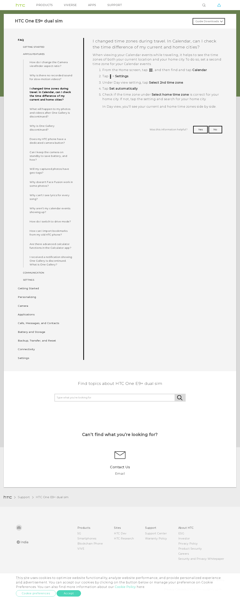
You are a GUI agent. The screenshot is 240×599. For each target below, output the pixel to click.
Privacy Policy (188, 543)
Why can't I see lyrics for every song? (49, 197)
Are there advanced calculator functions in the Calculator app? (50, 245)
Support (24, 497)
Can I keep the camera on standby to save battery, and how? (48, 156)
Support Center (156, 533)
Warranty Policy (156, 538)
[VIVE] (219, 5)
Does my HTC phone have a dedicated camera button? (48, 140)
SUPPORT (114, 5)
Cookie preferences (36, 593)
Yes (200, 129)
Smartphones (86, 538)
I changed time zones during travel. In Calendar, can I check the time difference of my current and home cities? (50, 94)
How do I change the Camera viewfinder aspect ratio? (49, 64)
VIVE (80, 548)
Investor (184, 538)
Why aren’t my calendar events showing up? (50, 210)
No (215, 129)
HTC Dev (120, 533)
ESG (181, 533)
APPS (92, 5)
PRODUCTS (44, 5)
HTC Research (124, 538)
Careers (183, 553)
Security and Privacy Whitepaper (201, 558)
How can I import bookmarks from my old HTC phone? (49, 232)
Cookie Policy (125, 587)
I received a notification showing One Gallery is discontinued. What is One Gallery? (51, 260)
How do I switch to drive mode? (50, 221)
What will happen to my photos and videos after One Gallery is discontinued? (50, 112)
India (24, 542)
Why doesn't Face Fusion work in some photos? (51, 184)
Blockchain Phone (90, 543)
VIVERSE (70, 5)
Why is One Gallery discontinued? (42, 127)
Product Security (190, 548)
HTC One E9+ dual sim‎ (52, 497)
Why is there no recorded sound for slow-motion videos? (51, 77)
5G (79, 533)
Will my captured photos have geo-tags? (49, 170)
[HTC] (20, 5)
